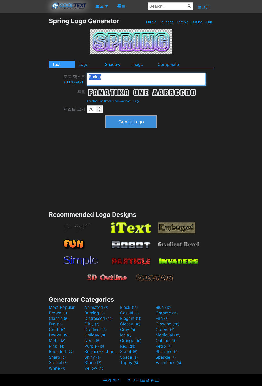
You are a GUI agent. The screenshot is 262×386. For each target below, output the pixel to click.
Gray (127, 329)
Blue (163, 307)
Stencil (58, 362)
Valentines (168, 362)
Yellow (94, 368)
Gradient (95, 329)
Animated (96, 307)
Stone (92, 362)
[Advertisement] (24, 94)
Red (127, 346)
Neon (92, 340)
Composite (168, 64)
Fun (209, 22)
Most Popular (62, 307)
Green (165, 329)
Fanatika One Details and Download (108, 101)
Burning (94, 312)
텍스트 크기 (74, 109)
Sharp (57, 357)
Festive (182, 22)
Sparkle (166, 357)
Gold (57, 329)
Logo (84, 64)
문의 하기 (112, 380)
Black (129, 307)
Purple (151, 22)
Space (129, 357)
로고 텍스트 (74, 79)
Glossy (130, 323)
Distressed (98, 318)
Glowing (167, 323)
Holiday (94, 334)
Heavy (59, 334)
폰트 (81, 91)
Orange (130, 340)
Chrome (167, 312)
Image (137, 64)
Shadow (113, 64)
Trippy (129, 362)
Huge (136, 101)
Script (128, 351)
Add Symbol (73, 82)
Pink (56, 346)
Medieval (168, 334)
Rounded (166, 22)
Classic (59, 318)
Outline (197, 22)
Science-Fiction (101, 351)
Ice (126, 334)
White (57, 368)
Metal (57, 340)
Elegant (130, 318)
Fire (162, 318)
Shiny (92, 357)
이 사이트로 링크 (143, 380)
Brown (58, 312)
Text (56, 64)
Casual (129, 312)
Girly (91, 323)
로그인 (203, 6)
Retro (164, 346)
